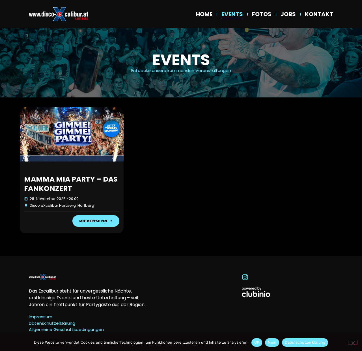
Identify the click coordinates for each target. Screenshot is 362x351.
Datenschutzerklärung (305, 342)
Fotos (262, 14)
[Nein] (353, 342)
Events (232, 14)
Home (204, 14)
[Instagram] (245, 277)
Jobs (288, 14)
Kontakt (319, 14)
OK (257, 342)
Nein (272, 342)
